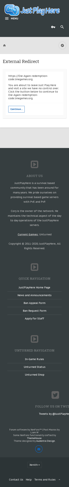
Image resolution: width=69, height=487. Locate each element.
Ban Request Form (34, 310)
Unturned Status (34, 367)
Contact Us (16, 479)
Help (29, 479)
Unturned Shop (34, 374)
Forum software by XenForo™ (25, 429)
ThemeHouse (34, 438)
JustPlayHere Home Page (34, 287)
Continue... (16, 109)
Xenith (33, 464)
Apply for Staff (34, 318)
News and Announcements (34, 295)
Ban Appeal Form (34, 303)
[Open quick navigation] (62, 45)
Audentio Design (45, 441)
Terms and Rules (45, 479)
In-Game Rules (34, 359)
